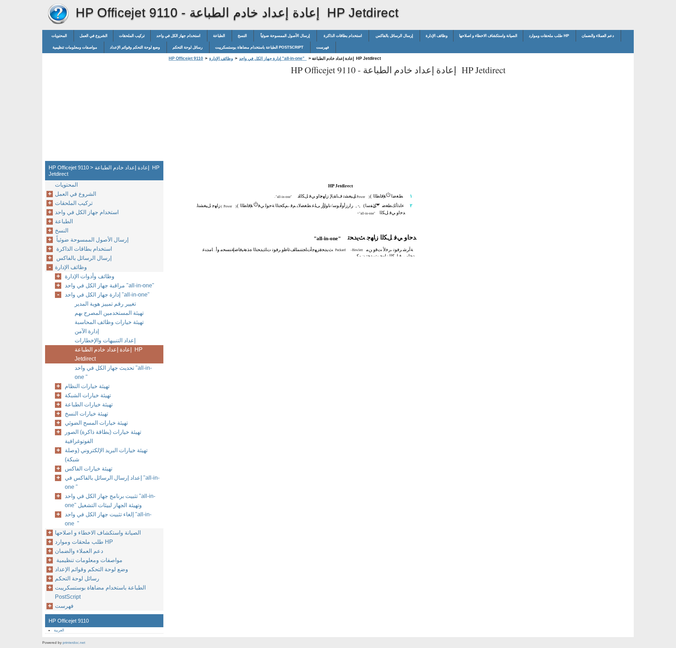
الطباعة (219, 35)
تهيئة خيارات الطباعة (89, 404)
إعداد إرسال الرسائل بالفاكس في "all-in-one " (112, 482)
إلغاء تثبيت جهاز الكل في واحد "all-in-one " (108, 518)
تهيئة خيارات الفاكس (88, 469)
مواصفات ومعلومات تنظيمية (74, 47)
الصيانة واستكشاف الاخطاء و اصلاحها (488, 35)
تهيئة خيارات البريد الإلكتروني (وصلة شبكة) (106, 454)
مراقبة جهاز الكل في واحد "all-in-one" (111, 285)
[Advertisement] (226, 113)
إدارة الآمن (87, 331)
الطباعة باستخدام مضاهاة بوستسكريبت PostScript (260, 47)
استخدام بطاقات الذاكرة (343, 35)
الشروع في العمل (93, 35)
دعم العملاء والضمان (598, 35)
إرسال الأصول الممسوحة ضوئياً (285, 35)
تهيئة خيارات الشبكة (88, 395)
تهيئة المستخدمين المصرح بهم (109, 313)
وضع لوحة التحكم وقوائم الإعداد (135, 47)
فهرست (323, 47)
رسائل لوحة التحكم (188, 47)
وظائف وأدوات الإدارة (89, 276)
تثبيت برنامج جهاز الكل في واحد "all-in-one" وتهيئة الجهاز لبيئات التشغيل (110, 500)
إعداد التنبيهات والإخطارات (105, 340)
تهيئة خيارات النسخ (86, 414)
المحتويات (59, 35)
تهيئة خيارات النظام (87, 386)
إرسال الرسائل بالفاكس (394, 35)
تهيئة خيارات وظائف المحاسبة (109, 322)
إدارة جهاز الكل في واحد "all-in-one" (273, 58)
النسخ (243, 35)
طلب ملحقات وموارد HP (549, 35)
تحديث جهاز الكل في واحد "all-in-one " (113, 372)
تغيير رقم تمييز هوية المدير (105, 304)
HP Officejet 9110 (58, 14)
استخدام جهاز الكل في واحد (178, 35)
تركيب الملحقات (132, 35)
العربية (59, 630)
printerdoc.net (74, 642)
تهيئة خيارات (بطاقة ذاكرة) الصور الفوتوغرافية (103, 436)
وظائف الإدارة (436, 35)
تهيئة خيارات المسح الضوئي (96, 423)
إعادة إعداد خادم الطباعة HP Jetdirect (109, 354)
